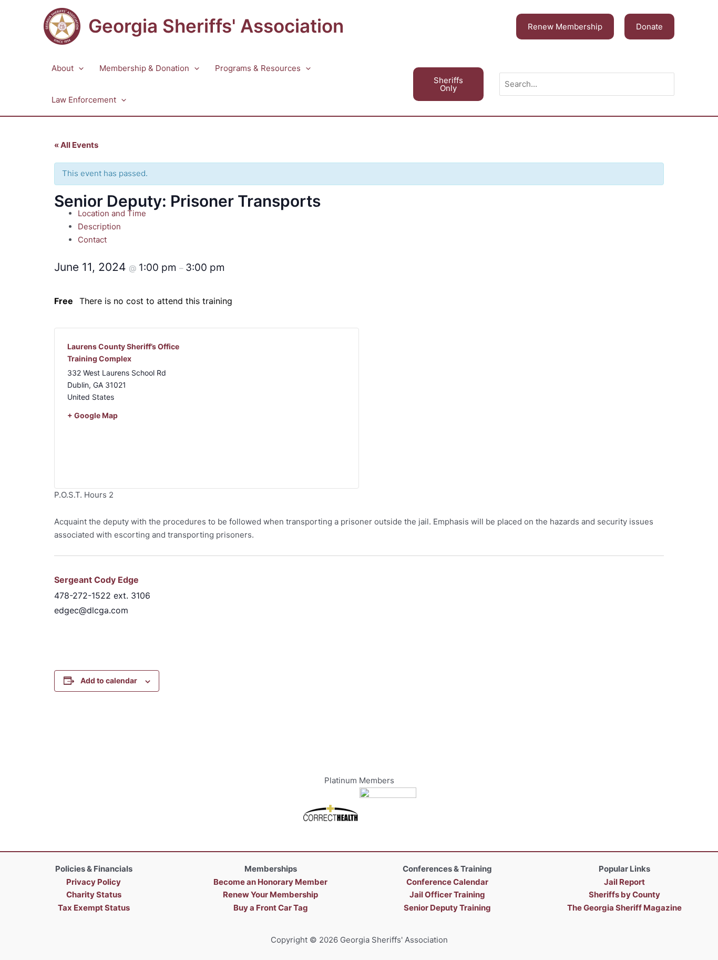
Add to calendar (108, 680)
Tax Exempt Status (94, 908)
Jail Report (624, 882)
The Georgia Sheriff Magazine (624, 908)
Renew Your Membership (270, 895)
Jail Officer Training (447, 895)
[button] (565, 26)
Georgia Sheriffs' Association (216, 26)
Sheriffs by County (624, 895)
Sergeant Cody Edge (96, 579)
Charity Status (93, 895)
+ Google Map (92, 415)
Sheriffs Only (448, 84)
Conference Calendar (447, 882)
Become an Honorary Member (270, 882)
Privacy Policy (93, 882)
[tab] (371, 213)
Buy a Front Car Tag (270, 908)
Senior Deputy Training (447, 908)
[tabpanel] (359, 373)
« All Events (76, 145)
